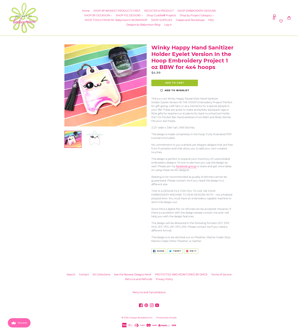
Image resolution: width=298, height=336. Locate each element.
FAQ (211, 20)
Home (86, 10)
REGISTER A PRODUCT (159, 10)
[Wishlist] (247, 21)
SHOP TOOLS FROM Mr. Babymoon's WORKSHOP (116, 20)
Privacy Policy (164, 279)
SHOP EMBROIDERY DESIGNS (197, 10)
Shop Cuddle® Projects (161, 15)
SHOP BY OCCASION (97, 15)
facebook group (186, 166)
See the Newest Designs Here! (132, 274)
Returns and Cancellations (149, 292)
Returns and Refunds (138, 279)
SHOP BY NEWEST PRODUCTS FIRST (117, 10)
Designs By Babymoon (140, 317)
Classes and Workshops (190, 20)
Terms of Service (221, 274)
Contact (84, 274)
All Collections (101, 274)
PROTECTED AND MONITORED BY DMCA (181, 274)
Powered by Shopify (166, 317)
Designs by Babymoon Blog (143, 24)
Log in (168, 24)
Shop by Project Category (196, 15)
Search (71, 274)
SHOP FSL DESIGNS (128, 15)
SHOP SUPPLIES (161, 20)
